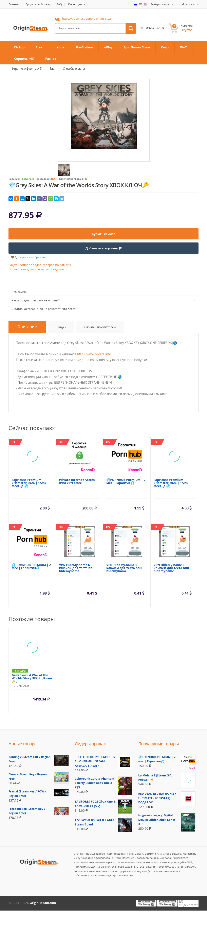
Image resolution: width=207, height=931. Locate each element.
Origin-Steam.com (43, 903)
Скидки (61, 327)
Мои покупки (190, 4)
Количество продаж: (71, 179)
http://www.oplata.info (94, 354)
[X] (27, 198)
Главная (13, 4)
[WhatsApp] (50, 198)
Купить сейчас (103, 234)
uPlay (108, 47)
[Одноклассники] (16, 198)
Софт (165, 47)
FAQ (59, 4)
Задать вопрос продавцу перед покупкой (38, 265)
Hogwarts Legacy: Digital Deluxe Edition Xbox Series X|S (156, 819)
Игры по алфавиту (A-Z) (27, 68)
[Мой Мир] (22, 198)
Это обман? (19, 292)
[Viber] (44, 198)
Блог (52, 68)
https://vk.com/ (87, 18)
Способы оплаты (74, 68)
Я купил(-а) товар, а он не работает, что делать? (45, 309)
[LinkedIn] (33, 198)
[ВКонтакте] (10, 198)
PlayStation (84, 47)
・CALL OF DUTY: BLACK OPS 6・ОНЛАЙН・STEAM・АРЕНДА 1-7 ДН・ (95, 761)
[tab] (27, 327)
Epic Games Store (137, 47)
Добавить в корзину (102, 248)
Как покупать (76, 4)
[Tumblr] (39, 198)
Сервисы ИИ (24, 59)
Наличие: (14, 179)
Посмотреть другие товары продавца (36, 269)
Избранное (154, 28)
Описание (27, 326)
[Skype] (56, 198)
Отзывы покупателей (100, 327)
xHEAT (53, 178)
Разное (50, 59)
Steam (40, 47)
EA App (19, 47)
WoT (183, 47)
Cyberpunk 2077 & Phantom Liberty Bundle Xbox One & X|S (94, 783)
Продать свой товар (38, 4)
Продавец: (42, 179)
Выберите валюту (162, 4)
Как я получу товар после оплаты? (36, 300)
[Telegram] (61, 198)
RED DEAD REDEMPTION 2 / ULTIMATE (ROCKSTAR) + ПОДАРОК (157, 798)
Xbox (60, 47)
